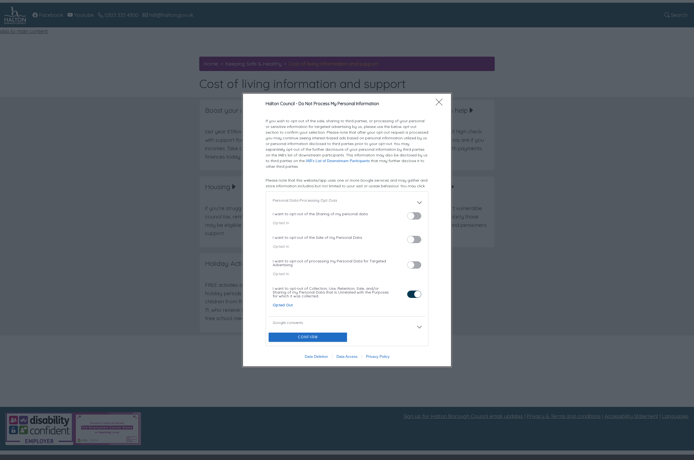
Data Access (347, 356)
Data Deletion (316, 356)
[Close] (441, 104)
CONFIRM (308, 337)
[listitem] (347, 202)
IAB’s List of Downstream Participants (338, 161)
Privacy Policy (378, 356)
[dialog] (347, 229)
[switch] (414, 216)
